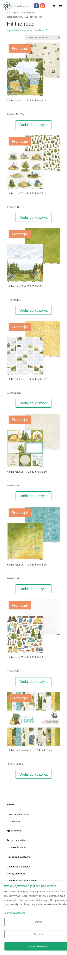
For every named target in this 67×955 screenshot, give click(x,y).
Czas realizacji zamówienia (22, 880)
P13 (26, 16)
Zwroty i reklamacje (18, 814)
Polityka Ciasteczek (14, 912)
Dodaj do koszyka (33, 125)
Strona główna (14, 12)
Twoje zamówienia (17, 840)
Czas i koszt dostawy (18, 866)
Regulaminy (13, 821)
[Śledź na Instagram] (42, 5)
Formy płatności (16, 873)
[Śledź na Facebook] (36, 5)
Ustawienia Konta (16, 847)
